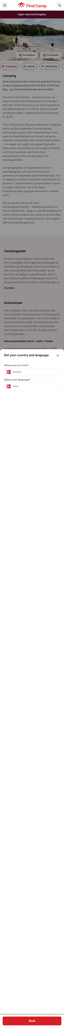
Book (32, 1020)
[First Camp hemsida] (32, 5)
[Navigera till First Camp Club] (4, 5)
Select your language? (17, 380)
